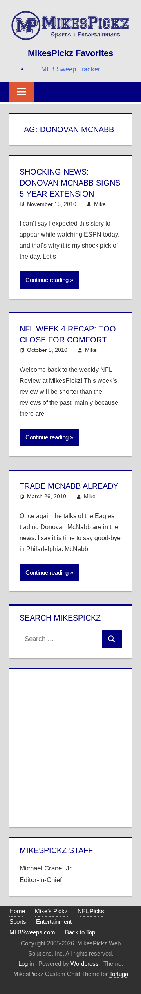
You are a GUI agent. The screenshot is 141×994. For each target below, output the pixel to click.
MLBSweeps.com (32, 932)
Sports (17, 921)
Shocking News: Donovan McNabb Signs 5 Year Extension (70, 182)
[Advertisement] (70, 746)
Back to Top (80, 932)
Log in (26, 963)
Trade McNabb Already (69, 486)
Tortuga (118, 973)
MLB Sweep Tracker (70, 69)
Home (17, 911)
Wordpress (84, 963)
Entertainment (54, 921)
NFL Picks (91, 911)
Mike (100, 204)
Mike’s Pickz (51, 911)
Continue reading (47, 280)
